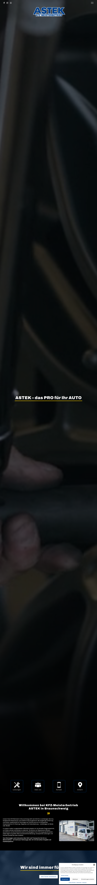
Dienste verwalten (64, 875)
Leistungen (17, 789)
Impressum (84, 882)
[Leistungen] (17, 785)
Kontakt (59, 789)
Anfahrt (80, 789)
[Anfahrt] (80, 785)
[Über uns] (38, 785)
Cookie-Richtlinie (72, 882)
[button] (94, 864)
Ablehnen (75, 879)
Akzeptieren (65, 879)
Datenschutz (79, 882)
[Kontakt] (59, 785)
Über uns (38, 789)
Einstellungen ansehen (87, 879)
